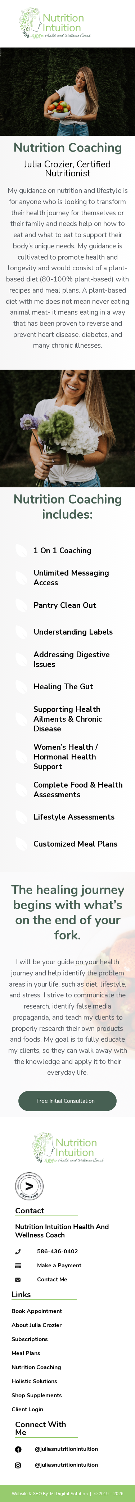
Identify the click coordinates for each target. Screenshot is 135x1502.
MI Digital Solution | (70, 1494)
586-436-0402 (57, 1252)
